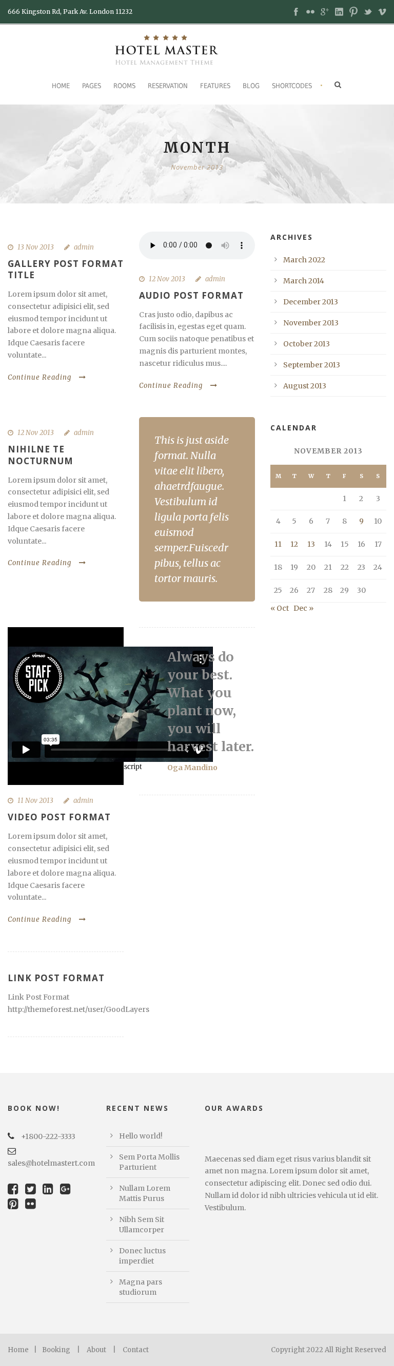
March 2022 (304, 259)
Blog (251, 86)
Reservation (168, 86)
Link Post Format (56, 978)
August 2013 (304, 385)
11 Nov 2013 (35, 800)
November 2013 (311, 322)
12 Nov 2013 (167, 279)
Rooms (124, 86)
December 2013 (310, 301)
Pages (91, 86)
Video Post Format (59, 817)
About (96, 1350)
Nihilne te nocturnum (40, 454)
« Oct (279, 608)
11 (278, 544)
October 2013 (306, 343)
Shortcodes (292, 86)
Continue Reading (39, 377)
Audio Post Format (191, 295)
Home (61, 86)
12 (294, 544)
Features (215, 86)
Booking (56, 1350)
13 (311, 544)
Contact (136, 1350)
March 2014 (303, 280)
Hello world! (141, 1136)
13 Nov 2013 (35, 247)
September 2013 (311, 364)
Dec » (303, 608)
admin (84, 247)
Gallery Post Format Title (66, 269)
